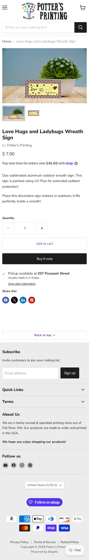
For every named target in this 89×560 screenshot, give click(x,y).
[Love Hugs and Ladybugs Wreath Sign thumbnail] (14, 113)
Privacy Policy (19, 542)
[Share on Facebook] (5, 300)
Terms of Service (45, 542)
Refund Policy (70, 542)
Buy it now (44, 258)
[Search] (80, 27)
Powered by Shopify (44, 552)
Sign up (70, 372)
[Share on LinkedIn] (23, 300)
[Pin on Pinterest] (31, 300)
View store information (22, 283)
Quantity (8, 218)
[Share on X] (14, 300)
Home (6, 41)
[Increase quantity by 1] (42, 228)
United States (42, 485)
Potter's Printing (19, 145)
